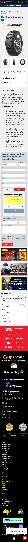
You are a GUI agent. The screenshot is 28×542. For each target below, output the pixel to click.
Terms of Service (20, 238)
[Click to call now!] (18, 2)
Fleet (3, 485)
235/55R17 (22, 304)
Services (4, 460)
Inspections (5, 467)
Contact (4, 479)
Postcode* (5, 183)
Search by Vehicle (7, 444)
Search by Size (6, 446)
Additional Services (7, 475)
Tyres (3, 442)
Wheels (4, 454)
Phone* (11, 173)
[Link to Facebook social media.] (14, 538)
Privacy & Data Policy (11, 534)
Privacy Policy (10, 238)
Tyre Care (4, 450)
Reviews (4, 494)
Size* (3, 162)
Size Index (4, 499)
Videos (4, 492)
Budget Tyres (5, 503)
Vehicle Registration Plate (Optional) (9, 219)
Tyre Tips (4, 452)
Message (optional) (7, 225)
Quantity (21, 162)
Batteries (4, 465)
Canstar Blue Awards (7, 501)
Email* (4, 178)
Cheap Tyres (5, 505)
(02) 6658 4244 (10, 403)
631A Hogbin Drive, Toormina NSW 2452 (14, 399)
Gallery (4, 489)
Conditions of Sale (21, 534)
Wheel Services (6, 473)
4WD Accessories (6, 463)
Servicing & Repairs (7, 469)
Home (4, 11)
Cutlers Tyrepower (15, 5)
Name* (4, 168)
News (4, 487)
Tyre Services (5, 471)
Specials (4, 477)
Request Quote (8, 244)
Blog (3, 483)
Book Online (6, 481)
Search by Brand (6, 448)
